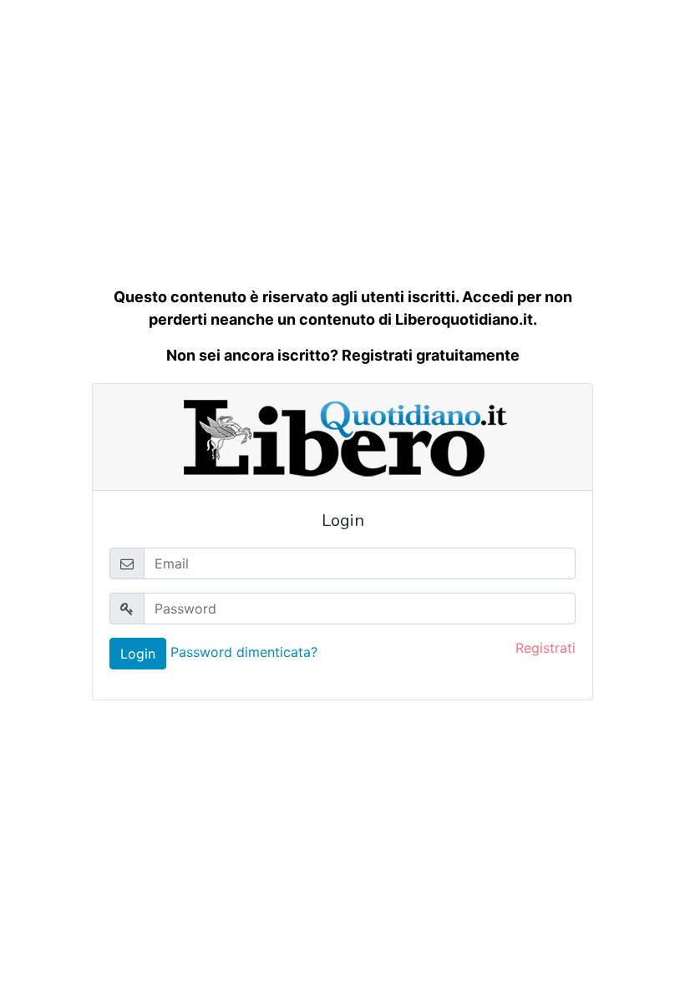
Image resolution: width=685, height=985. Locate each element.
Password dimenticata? (243, 652)
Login (137, 653)
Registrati (545, 647)
